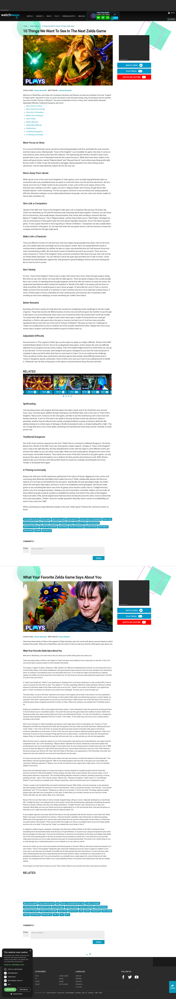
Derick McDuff (64, 637)
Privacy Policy (19, 961)
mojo (67, 914)
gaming (38, 530)
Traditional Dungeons (34, 131)
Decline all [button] (24, 989)
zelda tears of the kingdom (90, 519)
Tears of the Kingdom (48, 911)
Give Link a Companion (35, 112)
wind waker (63, 527)
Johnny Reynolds (40, 90)
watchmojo (103, 527)
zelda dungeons (30, 523)
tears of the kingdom (48, 527)
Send (98, 558)
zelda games (45, 519)
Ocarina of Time (45, 907)
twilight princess (76, 527)
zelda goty (73, 911)
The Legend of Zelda (46, 903)
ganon (45, 523)
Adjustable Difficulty (34, 125)
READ (44, 392)
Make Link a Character (34, 115)
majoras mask (93, 523)
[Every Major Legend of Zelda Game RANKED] (67, 382)
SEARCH (172, 19)
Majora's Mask (58, 907)
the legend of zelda (31, 519)
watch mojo (46, 914)
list (61, 914)
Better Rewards (32, 122)
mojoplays (47, 530)
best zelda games (30, 903)
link (39, 523)
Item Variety (31, 119)
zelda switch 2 (72, 519)
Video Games (106, 911)
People (26, 914)
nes (57, 903)
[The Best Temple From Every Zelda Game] (39, 382)
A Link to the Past (92, 903)
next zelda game (58, 519)
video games (28, 530)
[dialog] (17, 973)
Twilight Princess (86, 907)
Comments (29, 541)
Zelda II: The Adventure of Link (72, 903)
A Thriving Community (34, 135)
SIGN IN (173, 13)
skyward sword (91, 527)
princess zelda (66, 523)
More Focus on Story (34, 106)
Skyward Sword (101, 907)
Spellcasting (31, 128)
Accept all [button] (10, 989)
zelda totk (107, 519)
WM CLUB (81, 16)
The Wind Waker (71, 907)
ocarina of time (80, 523)
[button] (63, 396)
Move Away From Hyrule (35, 109)
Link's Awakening (30, 907)
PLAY (115, 18)
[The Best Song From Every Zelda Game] (95, 382)
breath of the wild (31, 527)
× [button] (30, 951)
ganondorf (54, 523)
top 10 (55, 914)
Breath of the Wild (31, 911)
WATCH (30, 392)
